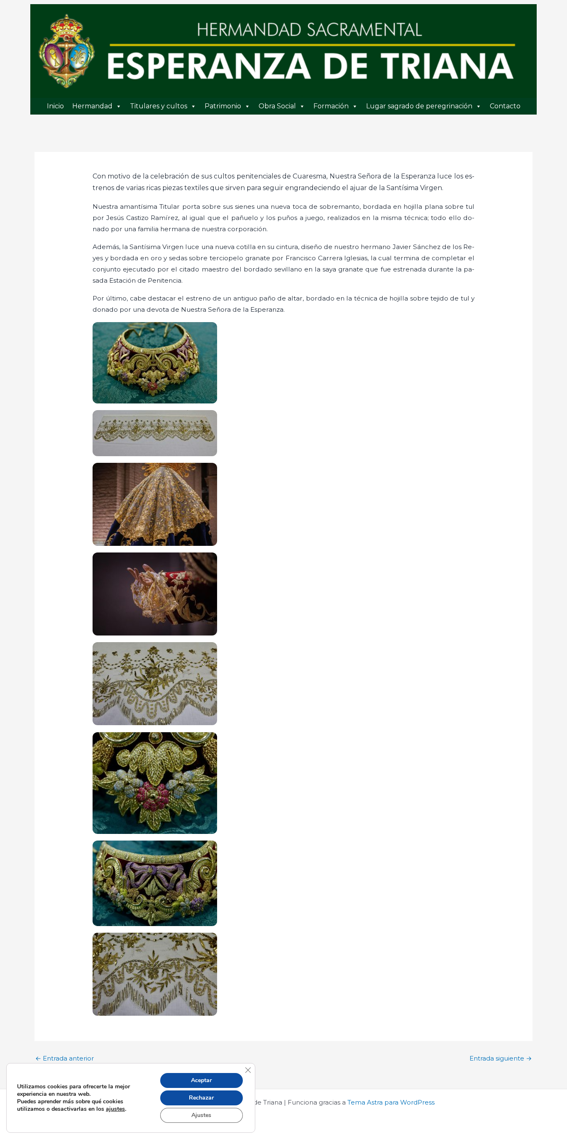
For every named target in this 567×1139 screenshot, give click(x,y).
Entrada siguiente (500, 1058)
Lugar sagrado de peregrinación (419, 106)
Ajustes (201, 1115)
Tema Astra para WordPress (391, 1102)
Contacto (505, 106)
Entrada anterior (64, 1058)
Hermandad (92, 106)
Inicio (55, 106)
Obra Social (277, 106)
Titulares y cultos (158, 106)
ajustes (115, 1109)
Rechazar (201, 1098)
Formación (331, 106)
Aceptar (201, 1080)
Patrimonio (223, 106)
